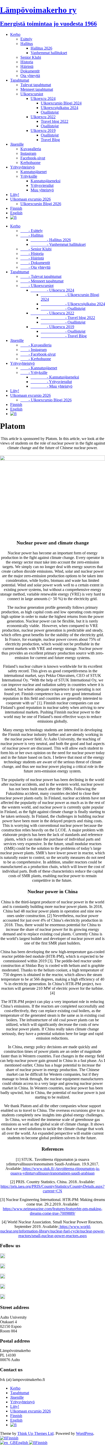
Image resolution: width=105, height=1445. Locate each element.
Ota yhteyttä (30, 75)
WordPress (84, 1433)
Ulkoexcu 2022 (43, 117)
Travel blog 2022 (54, 121)
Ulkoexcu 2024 (43, 98)
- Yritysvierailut (51, 381)
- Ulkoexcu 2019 (52, 327)
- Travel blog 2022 (68, 317)
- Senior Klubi (35, 249)
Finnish (16, 208)
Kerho (15, 34)
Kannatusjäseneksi (45, 181)
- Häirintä (32, 258)
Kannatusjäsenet (33, 172)
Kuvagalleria (30, 149)
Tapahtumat (19, 80)
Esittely (26, 39)
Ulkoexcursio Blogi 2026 (40, 204)
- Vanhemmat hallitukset (58, 244)
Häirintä (26, 66)
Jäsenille (17, 144)
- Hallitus (31, 235)
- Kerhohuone (35, 359)
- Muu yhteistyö (51, 386)
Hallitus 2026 (41, 48)
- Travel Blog (64, 336)
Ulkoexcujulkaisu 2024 (59, 107)
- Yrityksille (33, 372)
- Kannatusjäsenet (38, 368)
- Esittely (31, 231)
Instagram (28, 153)
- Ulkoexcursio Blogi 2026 (46, 400)
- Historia (32, 253)
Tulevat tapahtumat (35, 85)
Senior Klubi (30, 57)
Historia (26, 62)
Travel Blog (50, 140)
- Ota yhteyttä (35, 267)
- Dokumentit (35, 263)
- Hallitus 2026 (51, 240)
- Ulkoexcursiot (37, 285)
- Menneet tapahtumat (41, 281)
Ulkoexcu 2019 (43, 130)
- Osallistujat (63, 308)
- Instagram (33, 349)
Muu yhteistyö (42, 190)
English (16, 213)
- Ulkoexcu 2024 (52, 290)
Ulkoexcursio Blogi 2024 (61, 103)
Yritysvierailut (42, 185)
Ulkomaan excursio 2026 (30, 199)
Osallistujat (50, 112)
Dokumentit (30, 71)
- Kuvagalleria (35, 345)
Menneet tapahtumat (36, 89)
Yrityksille (28, 176)
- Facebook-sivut (38, 354)
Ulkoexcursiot (31, 94)
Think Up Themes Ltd (35, 1433)
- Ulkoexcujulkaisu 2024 (73, 304)
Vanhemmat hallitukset (49, 53)
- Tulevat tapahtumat (40, 276)
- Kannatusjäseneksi (55, 377)
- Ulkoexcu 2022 (52, 313)
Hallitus (26, 43)
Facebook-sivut (32, 158)
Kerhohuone (30, 162)
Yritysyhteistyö (22, 167)
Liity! (14, 194)
